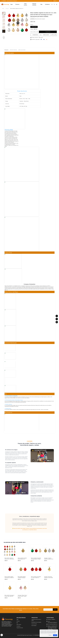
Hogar (3, 8)
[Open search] (52, 4)
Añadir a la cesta (46, 34)
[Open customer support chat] (2, 635)
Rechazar (50, 635)
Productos (7, 8)
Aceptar (55, 635)
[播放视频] (17, 22)
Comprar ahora (47, 31)
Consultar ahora (35, 34)
